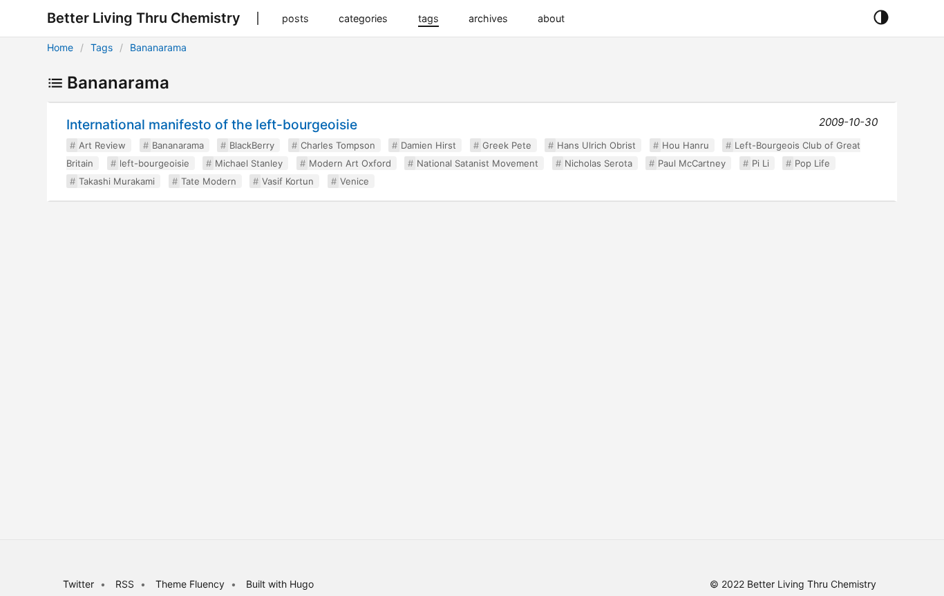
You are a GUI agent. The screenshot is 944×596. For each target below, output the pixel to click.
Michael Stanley (249, 163)
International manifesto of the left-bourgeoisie (211, 124)
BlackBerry (251, 145)
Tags (102, 47)
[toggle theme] (881, 18)
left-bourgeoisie (154, 163)
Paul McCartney (692, 163)
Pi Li (760, 163)
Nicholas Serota (598, 163)
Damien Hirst (428, 145)
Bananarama (158, 47)
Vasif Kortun (288, 181)
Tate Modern (208, 181)
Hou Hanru (685, 145)
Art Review (102, 145)
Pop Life (812, 163)
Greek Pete (506, 145)
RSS (124, 584)
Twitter (78, 584)
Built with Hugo (280, 584)
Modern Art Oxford (350, 163)
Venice (354, 181)
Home (60, 47)
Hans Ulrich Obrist (596, 145)
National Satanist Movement (477, 163)
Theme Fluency (191, 584)
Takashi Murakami (117, 181)
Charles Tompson (338, 145)
